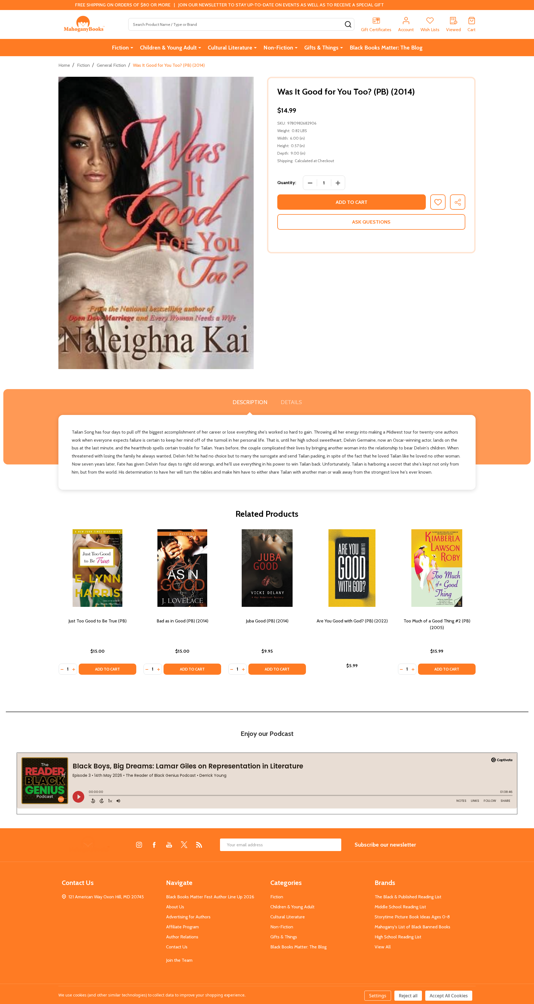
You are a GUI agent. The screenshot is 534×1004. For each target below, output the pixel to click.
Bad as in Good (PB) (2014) (182, 621)
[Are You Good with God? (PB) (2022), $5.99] (352, 568)
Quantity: (286, 182)
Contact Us (176, 946)
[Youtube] (169, 845)
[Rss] (199, 845)
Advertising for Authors (188, 916)
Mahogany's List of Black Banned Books (412, 926)
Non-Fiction (278, 47)
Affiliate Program (182, 926)
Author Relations (182, 936)
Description (250, 402)
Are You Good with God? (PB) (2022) (352, 621)
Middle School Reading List (400, 906)
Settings (377, 996)
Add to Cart (351, 202)
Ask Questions (371, 222)
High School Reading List (398, 936)
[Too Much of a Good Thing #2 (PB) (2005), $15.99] (437, 568)
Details (291, 402)
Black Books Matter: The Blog (386, 47)
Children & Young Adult (168, 47)
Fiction (120, 47)
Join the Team (179, 960)
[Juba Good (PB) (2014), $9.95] (267, 568)
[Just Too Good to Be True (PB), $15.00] (97, 568)
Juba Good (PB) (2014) (267, 621)
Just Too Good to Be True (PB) (97, 621)
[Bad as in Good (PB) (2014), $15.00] (182, 568)
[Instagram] (139, 845)
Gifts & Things (321, 47)
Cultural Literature (230, 47)
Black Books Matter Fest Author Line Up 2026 (210, 896)
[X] (184, 845)
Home (64, 65)
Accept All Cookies (449, 996)
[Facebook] (154, 845)
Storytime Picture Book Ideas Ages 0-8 (412, 916)
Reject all (408, 996)
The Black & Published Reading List (408, 896)
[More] (131, 47)
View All (383, 946)
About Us (175, 906)
